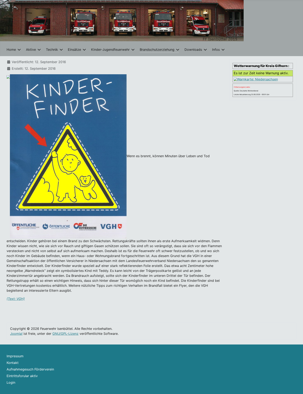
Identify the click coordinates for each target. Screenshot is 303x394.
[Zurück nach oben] (296, 386)
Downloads (193, 49)
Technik (52, 49)
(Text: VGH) (16, 299)
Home (11, 49)
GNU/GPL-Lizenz (65, 333)
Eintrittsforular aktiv (22, 376)
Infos (216, 49)
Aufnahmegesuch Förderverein (30, 369)
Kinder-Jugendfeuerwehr (110, 49)
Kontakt (13, 363)
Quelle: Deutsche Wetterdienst (246, 91)
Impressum (15, 356)
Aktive (31, 49)
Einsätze (74, 49)
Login (11, 382)
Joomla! (16, 333)
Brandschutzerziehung (157, 49)
